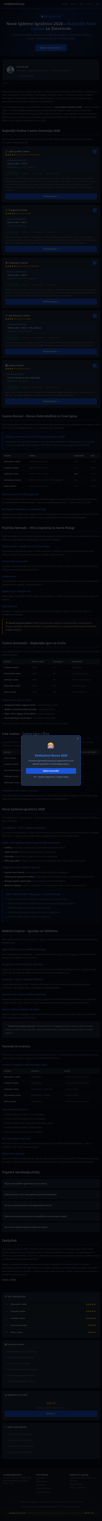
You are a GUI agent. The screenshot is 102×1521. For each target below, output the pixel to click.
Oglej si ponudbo (51, 771)
